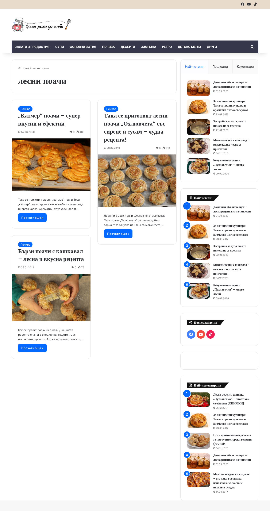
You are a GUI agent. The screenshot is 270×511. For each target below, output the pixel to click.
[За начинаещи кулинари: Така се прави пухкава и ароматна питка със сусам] (198, 107)
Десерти (128, 47)
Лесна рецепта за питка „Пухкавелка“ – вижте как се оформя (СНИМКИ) (231, 399)
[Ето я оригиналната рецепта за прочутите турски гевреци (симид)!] (198, 441)
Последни (220, 67)
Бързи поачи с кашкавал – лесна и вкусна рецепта (51, 255)
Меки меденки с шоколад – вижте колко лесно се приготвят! (231, 144)
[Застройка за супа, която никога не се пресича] (198, 127)
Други (212, 47)
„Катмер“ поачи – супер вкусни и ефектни (49, 119)
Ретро (167, 47)
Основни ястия (83, 47)
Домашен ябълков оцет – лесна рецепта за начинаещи (232, 84)
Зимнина (148, 47)
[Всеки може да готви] (42, 24)
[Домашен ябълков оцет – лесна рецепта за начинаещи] (198, 88)
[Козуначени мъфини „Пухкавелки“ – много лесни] (198, 166)
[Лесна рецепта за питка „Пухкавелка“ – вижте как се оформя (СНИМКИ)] (198, 399)
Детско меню (189, 47)
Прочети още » (32, 217)
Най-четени (194, 67)
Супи (59, 47)
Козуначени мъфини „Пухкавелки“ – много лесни (228, 164)
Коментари (245, 67)
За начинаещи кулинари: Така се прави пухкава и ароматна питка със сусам (230, 105)
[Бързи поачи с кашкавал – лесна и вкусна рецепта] (51, 297)
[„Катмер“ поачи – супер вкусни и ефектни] (51, 164)
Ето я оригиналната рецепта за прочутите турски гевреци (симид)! (232, 439)
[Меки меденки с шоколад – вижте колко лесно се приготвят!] (198, 146)
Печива (108, 47)
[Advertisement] (177, 22)
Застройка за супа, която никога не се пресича (229, 123)
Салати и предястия (32, 47)
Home (25, 68)
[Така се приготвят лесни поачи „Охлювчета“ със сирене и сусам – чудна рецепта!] (137, 180)
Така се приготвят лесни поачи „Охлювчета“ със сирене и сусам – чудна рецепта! (136, 127)
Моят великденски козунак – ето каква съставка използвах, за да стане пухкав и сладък (231, 480)
